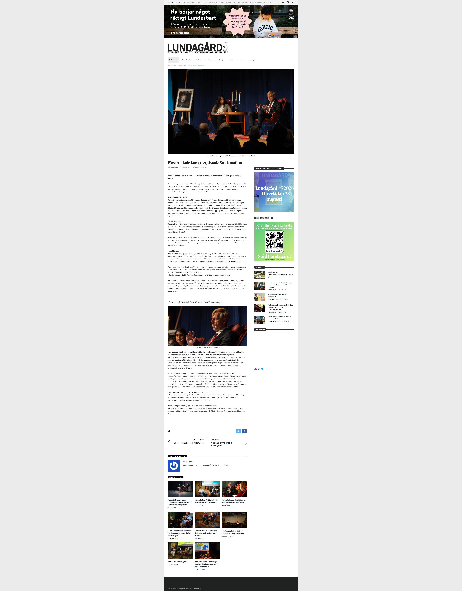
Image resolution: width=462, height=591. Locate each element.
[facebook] (244, 431)
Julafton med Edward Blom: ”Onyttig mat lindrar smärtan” (233, 532)
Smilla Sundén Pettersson (278, 275)
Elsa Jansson (273, 312)
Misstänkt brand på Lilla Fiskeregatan (221, 443)
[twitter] (238, 431)
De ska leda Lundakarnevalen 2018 (189, 441)
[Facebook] (278, 2)
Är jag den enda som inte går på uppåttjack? (278, 295)
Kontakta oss (202, 2)
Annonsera (213, 2)
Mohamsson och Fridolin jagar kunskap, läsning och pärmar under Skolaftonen (206, 563)
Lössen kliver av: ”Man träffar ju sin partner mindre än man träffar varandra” (280, 284)
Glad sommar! (273, 272)
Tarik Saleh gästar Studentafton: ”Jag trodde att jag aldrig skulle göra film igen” (180, 533)
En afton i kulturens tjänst (177, 561)
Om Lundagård (189, 2)
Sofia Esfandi (174, 167)
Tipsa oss (236, 2)
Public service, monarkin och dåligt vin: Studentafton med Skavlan (206, 533)
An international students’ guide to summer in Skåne (279, 317)
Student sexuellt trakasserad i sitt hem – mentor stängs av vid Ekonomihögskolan (280, 307)
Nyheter (175, 65)
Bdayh (182, 588)
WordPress (197, 588)
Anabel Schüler (274, 321)
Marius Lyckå (273, 290)
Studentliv (203, 168)
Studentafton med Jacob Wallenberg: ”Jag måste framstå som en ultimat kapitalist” (179, 502)
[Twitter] (283, 2)
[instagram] (287, 2)
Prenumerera (225, 2)
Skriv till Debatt (264, 2)
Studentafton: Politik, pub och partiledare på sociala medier (206, 501)
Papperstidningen (248, 2)
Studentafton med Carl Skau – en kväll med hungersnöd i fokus (234, 501)
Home (169, 65)
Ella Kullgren (273, 299)
